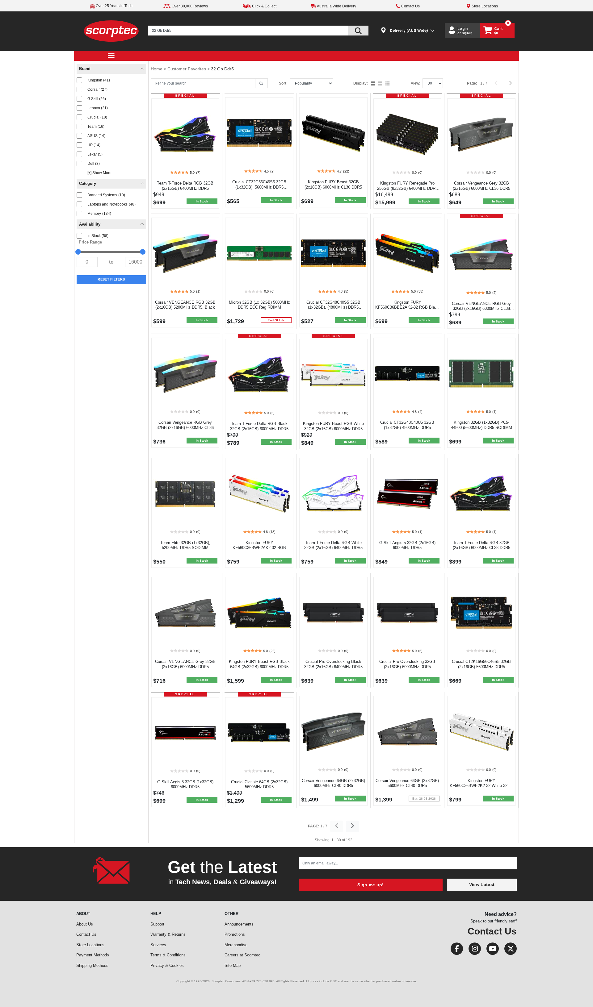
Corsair (97, 89)
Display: (360, 83)
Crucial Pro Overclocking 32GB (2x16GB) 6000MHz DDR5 (407, 664)
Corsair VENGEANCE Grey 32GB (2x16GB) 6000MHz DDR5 (185, 664)
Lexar (95, 154)
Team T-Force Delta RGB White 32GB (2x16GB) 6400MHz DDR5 (333, 545)
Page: (472, 83)
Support (157, 924)
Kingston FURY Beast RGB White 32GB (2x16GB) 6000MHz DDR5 (333, 426)
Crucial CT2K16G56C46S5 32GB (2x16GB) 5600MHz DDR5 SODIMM (481, 666)
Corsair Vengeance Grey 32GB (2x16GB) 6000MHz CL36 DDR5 (481, 186)
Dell (93, 163)
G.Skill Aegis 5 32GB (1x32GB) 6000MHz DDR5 (185, 784)
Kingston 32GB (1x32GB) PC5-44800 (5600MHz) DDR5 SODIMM (481, 425)
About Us (84, 924)
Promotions (235, 934)
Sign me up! (370, 884)
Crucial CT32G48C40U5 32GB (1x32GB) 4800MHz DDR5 (407, 425)
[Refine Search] (261, 84)
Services (158, 945)
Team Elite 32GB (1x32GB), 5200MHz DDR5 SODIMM (185, 545)
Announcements (239, 924)
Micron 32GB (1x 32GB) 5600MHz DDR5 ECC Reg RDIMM (259, 305)
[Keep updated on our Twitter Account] (508, 950)
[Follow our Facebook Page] (455, 950)
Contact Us (86, 934)
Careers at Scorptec (242, 955)
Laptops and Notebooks (111, 204)
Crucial (97, 117)
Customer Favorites (187, 68)
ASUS (96, 136)
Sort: (283, 83)
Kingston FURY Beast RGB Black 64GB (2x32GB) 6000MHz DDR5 (259, 664)
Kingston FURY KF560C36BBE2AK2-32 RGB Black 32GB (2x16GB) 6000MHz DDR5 (407, 307)
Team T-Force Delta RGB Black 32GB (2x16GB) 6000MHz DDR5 (259, 426)
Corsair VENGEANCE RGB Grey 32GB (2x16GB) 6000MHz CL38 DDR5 (481, 308)
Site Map (233, 965)
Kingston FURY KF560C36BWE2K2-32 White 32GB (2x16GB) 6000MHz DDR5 (481, 785)
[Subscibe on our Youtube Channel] (491, 950)
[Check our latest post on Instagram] (473, 950)
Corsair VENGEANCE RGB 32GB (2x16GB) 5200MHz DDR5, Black (185, 305)
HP (93, 145)
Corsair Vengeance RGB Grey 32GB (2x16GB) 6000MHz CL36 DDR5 (185, 427)
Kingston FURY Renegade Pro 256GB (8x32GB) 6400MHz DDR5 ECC (407, 188)
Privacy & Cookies (167, 965)
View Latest (481, 884)
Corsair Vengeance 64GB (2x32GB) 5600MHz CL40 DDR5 (407, 783)
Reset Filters (111, 279)
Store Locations (90, 945)
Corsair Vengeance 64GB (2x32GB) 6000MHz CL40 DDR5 (333, 783)
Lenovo (97, 108)
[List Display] (388, 83)
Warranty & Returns (168, 934)
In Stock (97, 236)
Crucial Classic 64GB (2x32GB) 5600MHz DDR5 (259, 784)
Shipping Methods (92, 965)
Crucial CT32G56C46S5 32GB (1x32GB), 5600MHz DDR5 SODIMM (259, 187)
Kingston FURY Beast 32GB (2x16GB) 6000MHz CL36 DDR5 (333, 184)
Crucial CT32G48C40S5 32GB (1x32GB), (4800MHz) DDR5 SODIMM (333, 307)
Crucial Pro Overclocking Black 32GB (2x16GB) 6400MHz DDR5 (333, 664)
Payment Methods (92, 955)
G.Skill (96, 99)
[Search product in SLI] (358, 30)
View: (415, 83)
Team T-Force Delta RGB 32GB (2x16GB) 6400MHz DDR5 (185, 186)
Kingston (98, 80)
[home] (111, 30)
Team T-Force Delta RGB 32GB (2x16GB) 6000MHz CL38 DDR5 (481, 545)
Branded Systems (106, 195)
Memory (99, 213)
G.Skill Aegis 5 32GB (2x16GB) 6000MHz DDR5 (407, 545)
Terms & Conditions (168, 955)
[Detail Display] (380, 83)
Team (95, 126)
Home (157, 68)
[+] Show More (99, 173)
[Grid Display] (373, 83)
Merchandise (236, 945)
